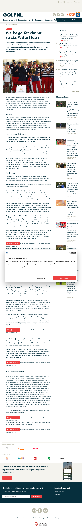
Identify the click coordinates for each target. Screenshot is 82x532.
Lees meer (7, 478)
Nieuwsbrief (68, 2)
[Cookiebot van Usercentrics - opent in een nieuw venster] (69, 253)
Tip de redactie (59, 491)
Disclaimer (50, 518)
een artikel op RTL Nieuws (21, 150)
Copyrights (42, 518)
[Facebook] (58, 15)
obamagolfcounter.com (33, 345)
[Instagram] (54, 15)
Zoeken (77, 2)
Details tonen (69, 273)
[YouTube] (62, 15)
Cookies (35, 518)
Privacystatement (60, 518)
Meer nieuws (75, 91)
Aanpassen (40, 278)
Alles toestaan (64, 278)
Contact (57, 494)
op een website (18, 396)
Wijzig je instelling (12, 243)
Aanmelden (36, 496)
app (61, 2)
